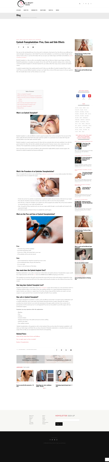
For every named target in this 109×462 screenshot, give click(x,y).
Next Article (58, 358)
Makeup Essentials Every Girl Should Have (87, 202)
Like (31, 44)
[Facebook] (83, 3)
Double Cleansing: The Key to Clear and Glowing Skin (83, 54)
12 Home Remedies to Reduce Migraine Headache (87, 159)
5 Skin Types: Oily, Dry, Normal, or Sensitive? (86, 145)
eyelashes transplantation (48, 174)
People (87, 141)
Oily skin (90, 125)
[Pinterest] (85, 3)
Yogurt (83, 131)
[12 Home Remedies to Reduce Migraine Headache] (78, 160)
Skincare (80, 129)
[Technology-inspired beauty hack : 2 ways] (64, 375)
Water (80, 131)
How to (76, 123)
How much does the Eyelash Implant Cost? (26, 102)
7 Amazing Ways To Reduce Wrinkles (86, 188)
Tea (88, 129)
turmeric (76, 131)
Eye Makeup (82, 111)
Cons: (20, 101)
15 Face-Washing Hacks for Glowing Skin (83, 278)
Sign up (59, 424)
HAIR (86, 113)
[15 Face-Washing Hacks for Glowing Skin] (84, 269)
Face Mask (86, 111)
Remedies (80, 127)
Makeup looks (88, 123)
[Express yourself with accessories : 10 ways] (25, 375)
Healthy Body (77, 119)
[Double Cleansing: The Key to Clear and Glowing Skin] (84, 45)
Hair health (86, 115)
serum (84, 127)
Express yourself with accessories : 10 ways (25, 385)
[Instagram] (56, 439)
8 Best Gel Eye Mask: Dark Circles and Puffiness (30, 360)
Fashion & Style (32, 39)
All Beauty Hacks (52, 443)
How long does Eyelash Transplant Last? (26, 104)
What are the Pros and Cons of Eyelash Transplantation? (29, 97)
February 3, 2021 (19, 44)
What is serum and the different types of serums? (83, 70)
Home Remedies (82, 121)
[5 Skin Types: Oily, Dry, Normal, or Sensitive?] (78, 146)
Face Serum (77, 68)
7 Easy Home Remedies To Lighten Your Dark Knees (87, 174)
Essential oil (77, 111)
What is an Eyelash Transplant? (24, 94)
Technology (38, 39)
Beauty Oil (79, 141)
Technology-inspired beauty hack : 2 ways (64, 385)
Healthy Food (88, 119)
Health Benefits (85, 117)
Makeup (83, 123)
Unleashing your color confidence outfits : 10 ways (43, 385)
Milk (76, 125)
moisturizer (79, 125)
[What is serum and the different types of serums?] (84, 61)
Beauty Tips (84, 141)
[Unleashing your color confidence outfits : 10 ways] (44, 375)
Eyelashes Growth (22, 349)
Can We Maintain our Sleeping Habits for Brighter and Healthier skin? (59, 360)
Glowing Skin (82, 113)
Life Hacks (86, 155)
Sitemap (63, 443)
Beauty (17, 39)
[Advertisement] (44, 31)
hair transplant (43, 287)
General (79, 155)
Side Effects (88, 127)
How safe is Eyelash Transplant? (24, 106)
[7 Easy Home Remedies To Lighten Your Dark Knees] (78, 175)
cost (34, 274)
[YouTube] (88, 3)
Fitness (76, 155)
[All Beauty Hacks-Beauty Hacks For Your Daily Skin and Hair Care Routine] (25, 3)
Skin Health (85, 129)
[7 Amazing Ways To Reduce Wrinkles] (78, 190)
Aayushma (27, 44)
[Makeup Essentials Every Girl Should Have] (78, 204)
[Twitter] (52, 439)
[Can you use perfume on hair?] (84, 254)
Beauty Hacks (23, 39)
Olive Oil (76, 127)
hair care (89, 113)
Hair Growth (77, 115)
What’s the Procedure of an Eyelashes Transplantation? (29, 95)
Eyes (27, 39)
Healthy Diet (82, 119)
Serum (80, 68)
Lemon (80, 123)
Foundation (77, 113)
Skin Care (76, 129)
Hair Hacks (82, 115)
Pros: (20, 99)
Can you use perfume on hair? (81, 263)
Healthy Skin (77, 121)
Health (81, 117)
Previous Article (31, 358)
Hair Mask (77, 117)
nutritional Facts (84, 125)
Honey (88, 121)
